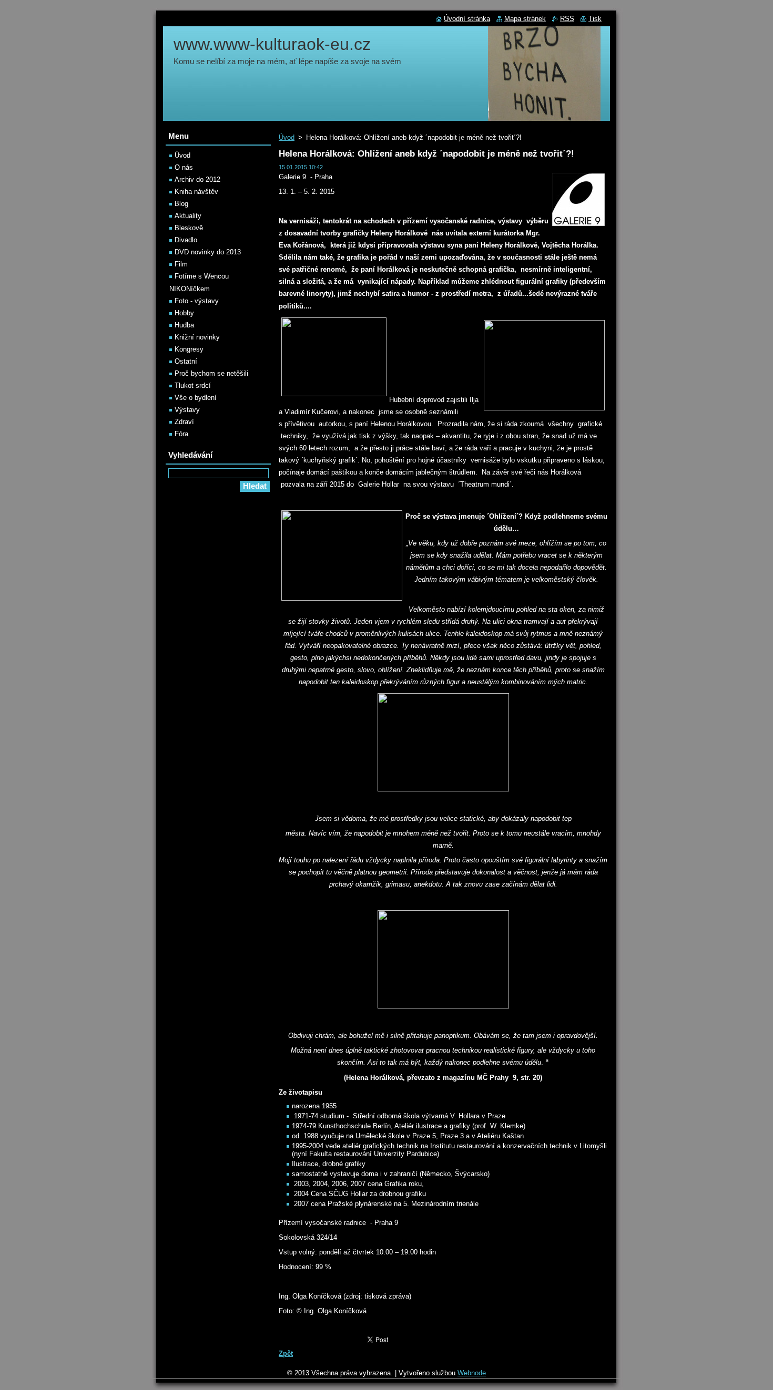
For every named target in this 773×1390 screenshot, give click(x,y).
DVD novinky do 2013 (208, 252)
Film (181, 264)
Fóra (181, 434)
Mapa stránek (525, 19)
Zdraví (184, 422)
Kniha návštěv (196, 191)
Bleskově (189, 228)
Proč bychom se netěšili (211, 373)
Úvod (286, 137)
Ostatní (186, 361)
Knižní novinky (197, 337)
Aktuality (188, 216)
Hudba (184, 325)
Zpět (286, 1353)
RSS (567, 19)
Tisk (595, 19)
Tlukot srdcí (193, 385)
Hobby (184, 313)
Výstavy (187, 410)
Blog (181, 204)
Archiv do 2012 (197, 179)
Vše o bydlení (196, 397)
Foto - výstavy (197, 301)
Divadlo (186, 240)
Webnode (471, 1373)
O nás (184, 167)
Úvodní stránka (467, 19)
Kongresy (189, 349)
